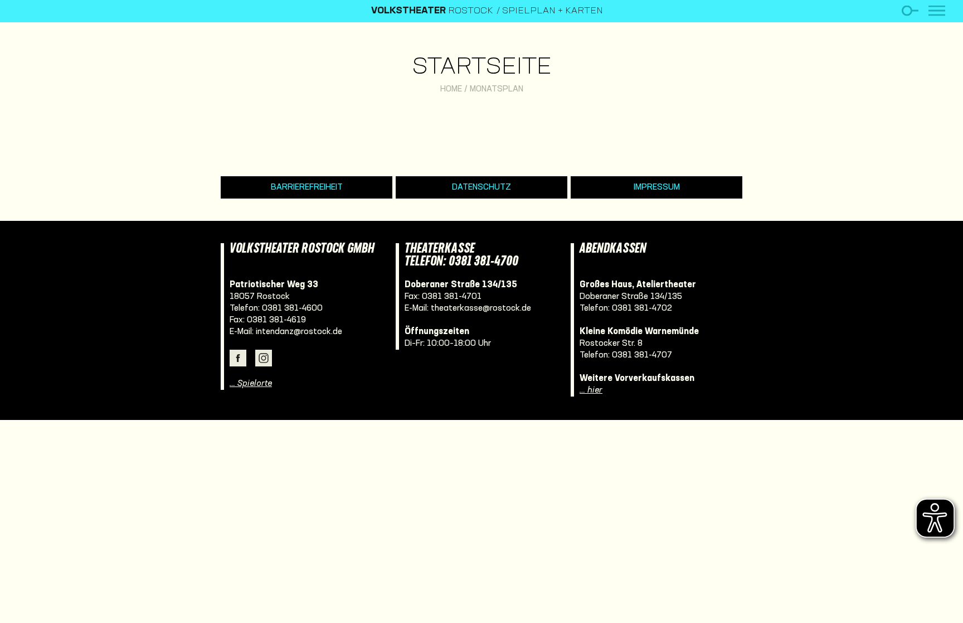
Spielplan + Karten (552, 11)
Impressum (657, 187)
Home (451, 89)
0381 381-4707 (642, 355)
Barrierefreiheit (307, 187)
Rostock (432, 11)
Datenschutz (481, 187)
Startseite (482, 67)
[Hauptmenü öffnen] (936, 11)
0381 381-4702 (642, 308)
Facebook (238, 358)
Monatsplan (496, 89)
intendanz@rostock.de (299, 331)
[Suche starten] (909, 11)
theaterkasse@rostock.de (481, 308)
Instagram (263, 358)
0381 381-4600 (292, 308)
